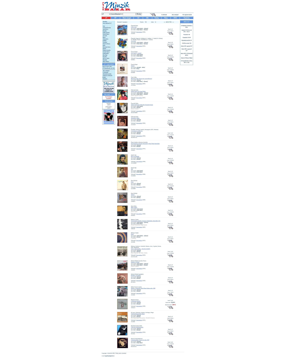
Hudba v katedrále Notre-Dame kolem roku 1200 (143, 288)
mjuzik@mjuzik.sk (109, 356)
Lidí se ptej (134, 27)
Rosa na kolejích (135, 156)
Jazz (103, 26)
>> (173, 22)
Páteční (132, 66)
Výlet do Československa (137, 327)
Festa (132, 182)
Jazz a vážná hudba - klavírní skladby (140, 248)
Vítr (132, 169)
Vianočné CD (186, 34)
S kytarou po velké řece (137, 131)
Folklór (104, 40)
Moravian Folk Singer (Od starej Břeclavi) (141, 78)
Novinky (104, 21)
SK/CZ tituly (105, 58)
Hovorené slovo (106, 47)
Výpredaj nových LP (186, 40)
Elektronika (105, 53)
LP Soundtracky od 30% (108, 68)
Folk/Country (106, 32)
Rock (103, 45)
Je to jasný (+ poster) (136, 53)
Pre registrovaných (187, 14)
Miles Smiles (134, 207)
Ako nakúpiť (175, 14)
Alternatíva (105, 39)
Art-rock (104, 35)
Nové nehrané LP (106, 23)
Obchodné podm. (107, 74)
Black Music (105, 61)
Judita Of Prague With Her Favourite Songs (142, 104)
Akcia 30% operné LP (186, 46)
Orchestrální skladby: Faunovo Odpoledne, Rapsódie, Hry (145, 221)
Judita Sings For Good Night (138, 91)
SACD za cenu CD (186, 43)
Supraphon (139, 32)
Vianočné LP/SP (187, 37)
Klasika (104, 31)
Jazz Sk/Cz (105, 29)
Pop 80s (104, 56)
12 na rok (133, 41)
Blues (104, 37)
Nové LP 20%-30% (107, 66)
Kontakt (104, 78)
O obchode (164, 14)
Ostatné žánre (106, 51)
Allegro (132, 194)
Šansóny (104, 42)
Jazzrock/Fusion (106, 27)
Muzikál (104, 60)
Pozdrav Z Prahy (135, 262)
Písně (132, 234)
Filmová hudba (106, 50)
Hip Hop (104, 55)
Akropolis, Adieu (135, 118)
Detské (104, 48)
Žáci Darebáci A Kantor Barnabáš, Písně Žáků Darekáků (145, 143)
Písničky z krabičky (136, 275)
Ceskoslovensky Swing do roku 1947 (140, 340)
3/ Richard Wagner (135, 301)
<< (164, 22)
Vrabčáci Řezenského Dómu (138, 314)
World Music (105, 34)
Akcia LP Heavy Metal (186, 58)
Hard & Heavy (106, 43)
